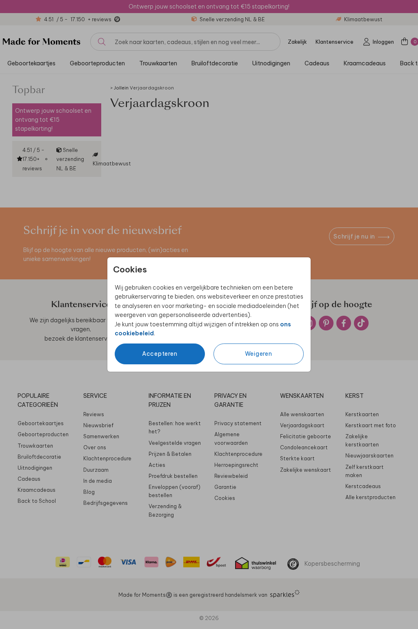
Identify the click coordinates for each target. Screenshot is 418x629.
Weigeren (258, 353)
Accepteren (160, 353)
